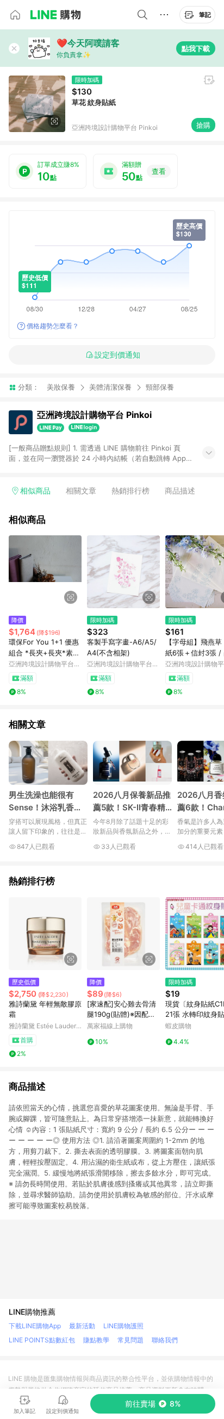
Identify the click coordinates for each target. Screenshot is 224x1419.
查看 (159, 171)
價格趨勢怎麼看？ (53, 326)
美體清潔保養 (110, 387)
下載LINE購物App (35, 1326)
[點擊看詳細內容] (45, 571)
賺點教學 (96, 1340)
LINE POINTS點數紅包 (42, 1340)
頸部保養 (160, 387)
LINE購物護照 (123, 1326)
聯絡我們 (165, 1340)
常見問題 (130, 1340)
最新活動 (82, 1326)
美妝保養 (61, 387)
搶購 (203, 125)
